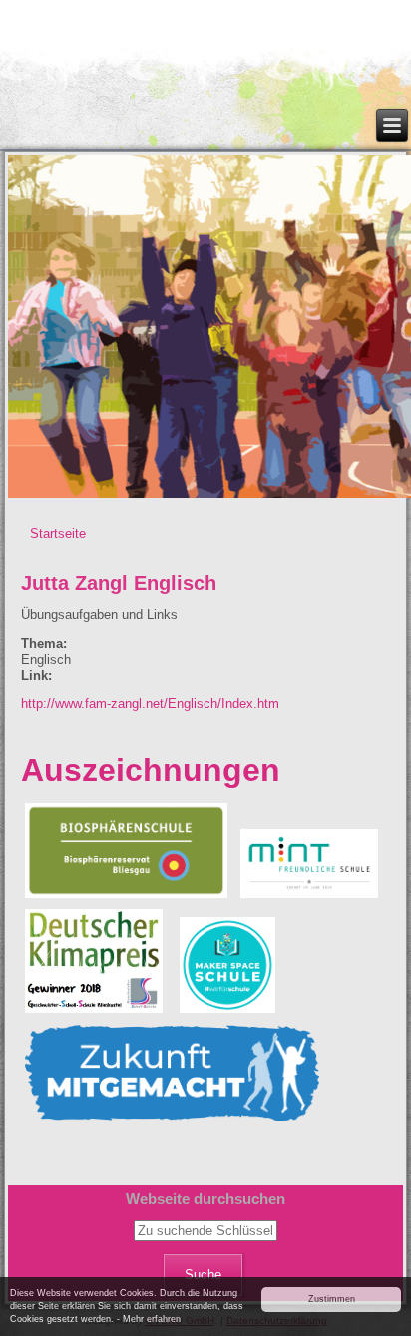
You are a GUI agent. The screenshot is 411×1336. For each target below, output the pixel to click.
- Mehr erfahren (149, 1319)
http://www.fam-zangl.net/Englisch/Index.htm (150, 703)
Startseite (58, 533)
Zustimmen (331, 1299)
